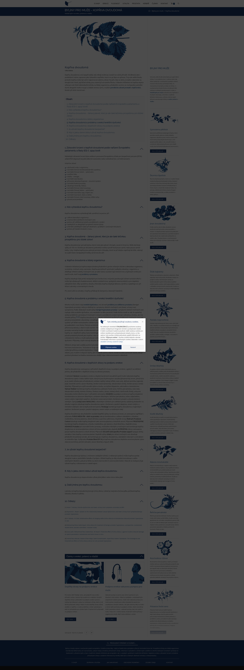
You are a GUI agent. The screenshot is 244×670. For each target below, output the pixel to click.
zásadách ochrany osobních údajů (111, 341)
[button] (143, 322)
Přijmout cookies (111, 347)
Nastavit (133, 347)
